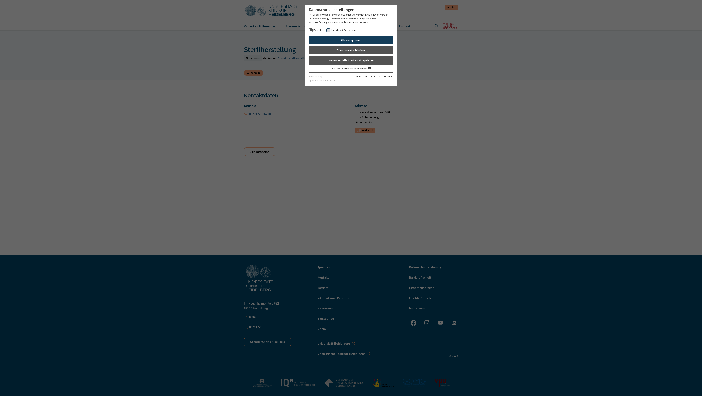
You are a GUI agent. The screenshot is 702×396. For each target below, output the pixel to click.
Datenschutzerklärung (381, 76)
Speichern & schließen (351, 50)
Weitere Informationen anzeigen (350, 68)
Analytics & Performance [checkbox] (344, 30)
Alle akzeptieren (351, 40)
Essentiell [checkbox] (318, 30)
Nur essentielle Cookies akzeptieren (351, 60)
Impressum (361, 76)
